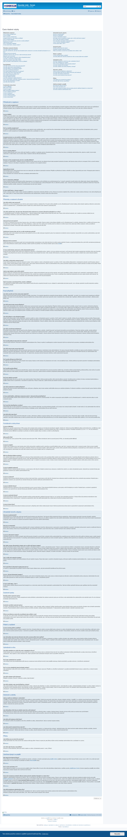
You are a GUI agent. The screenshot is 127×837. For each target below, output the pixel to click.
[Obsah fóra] (10, 5)
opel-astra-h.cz (52, 825)
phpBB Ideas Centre (74, 768)
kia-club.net (81, 825)
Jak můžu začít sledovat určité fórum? (61, 73)
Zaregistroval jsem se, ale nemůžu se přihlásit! (13, 38)
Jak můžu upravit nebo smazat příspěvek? (12, 67)
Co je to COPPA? (6, 35)
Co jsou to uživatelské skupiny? (59, 36)
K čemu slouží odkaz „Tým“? (59, 43)
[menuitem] (13, 11)
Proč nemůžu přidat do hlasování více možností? (13, 71)
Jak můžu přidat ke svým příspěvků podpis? (12, 68)
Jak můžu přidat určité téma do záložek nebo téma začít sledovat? (67, 72)
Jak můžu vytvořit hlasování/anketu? (11, 69)
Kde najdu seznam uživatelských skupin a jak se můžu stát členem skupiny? (69, 38)
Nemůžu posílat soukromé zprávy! (60, 48)
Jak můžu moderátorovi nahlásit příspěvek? (12, 77)
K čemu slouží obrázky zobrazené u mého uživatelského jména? (16, 57)
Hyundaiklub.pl (66, 826)
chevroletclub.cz (69, 825)
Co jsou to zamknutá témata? (9, 95)
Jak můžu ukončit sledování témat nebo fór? (62, 75)
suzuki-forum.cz (87, 825)
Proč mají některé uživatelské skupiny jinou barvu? (63, 40)
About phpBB (33, 760)
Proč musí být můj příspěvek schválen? (11, 80)
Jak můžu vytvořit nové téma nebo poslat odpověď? (14, 65)
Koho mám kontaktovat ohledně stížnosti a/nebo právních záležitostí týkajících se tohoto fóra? (73, 88)
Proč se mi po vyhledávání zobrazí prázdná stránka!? (64, 63)
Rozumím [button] (117, 834)
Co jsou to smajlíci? (7, 89)
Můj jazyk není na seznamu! (9, 56)
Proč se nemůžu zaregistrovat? (10, 36)
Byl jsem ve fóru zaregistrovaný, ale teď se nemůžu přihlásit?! (16, 40)
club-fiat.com (75, 825)
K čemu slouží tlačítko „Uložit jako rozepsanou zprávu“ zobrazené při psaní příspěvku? (21, 79)
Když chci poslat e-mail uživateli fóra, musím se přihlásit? (15, 61)
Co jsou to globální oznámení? (9, 91)
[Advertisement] (52, 21)
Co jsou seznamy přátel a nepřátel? (60, 55)
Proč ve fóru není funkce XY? (59, 86)
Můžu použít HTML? (7, 87)
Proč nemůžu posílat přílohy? (9, 75)
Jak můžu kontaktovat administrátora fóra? (62, 89)
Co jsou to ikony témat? (8, 97)
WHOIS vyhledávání (8, 778)
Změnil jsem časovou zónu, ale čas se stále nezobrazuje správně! (17, 54)
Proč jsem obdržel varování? (9, 76)
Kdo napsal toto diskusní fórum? (60, 85)
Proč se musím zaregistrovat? (9, 34)
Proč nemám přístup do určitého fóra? (11, 73)
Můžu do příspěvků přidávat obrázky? (11, 90)
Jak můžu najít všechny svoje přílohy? (61, 80)
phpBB (59, 243)
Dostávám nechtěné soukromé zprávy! (61, 49)
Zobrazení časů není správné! (9, 53)
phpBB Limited (53, 759)
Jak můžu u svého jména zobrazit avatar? (12, 58)
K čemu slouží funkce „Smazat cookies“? (12, 44)
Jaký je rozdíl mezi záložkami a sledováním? (62, 71)
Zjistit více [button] (45, 834)
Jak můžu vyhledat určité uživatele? (60, 65)
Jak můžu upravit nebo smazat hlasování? (12, 72)
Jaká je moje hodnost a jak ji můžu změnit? (12, 60)
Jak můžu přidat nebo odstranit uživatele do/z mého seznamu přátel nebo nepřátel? (70, 56)
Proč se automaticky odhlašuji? (9, 43)
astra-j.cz (57, 825)
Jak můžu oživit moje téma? (9, 81)
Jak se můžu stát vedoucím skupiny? (61, 39)
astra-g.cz (46, 825)
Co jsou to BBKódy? (7, 86)
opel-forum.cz (62, 825)
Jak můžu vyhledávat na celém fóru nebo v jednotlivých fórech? (66, 61)
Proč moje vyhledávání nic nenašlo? (60, 62)
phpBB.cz (55, 819)
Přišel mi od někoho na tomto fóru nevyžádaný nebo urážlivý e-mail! (67, 50)
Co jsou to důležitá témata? (9, 94)
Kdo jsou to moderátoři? (58, 35)
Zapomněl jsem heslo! (7, 42)
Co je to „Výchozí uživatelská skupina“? (61, 42)
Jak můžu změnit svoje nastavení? (10, 49)
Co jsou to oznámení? (7, 93)
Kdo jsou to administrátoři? (58, 34)
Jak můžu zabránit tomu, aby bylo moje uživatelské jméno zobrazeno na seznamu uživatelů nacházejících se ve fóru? (26, 51)
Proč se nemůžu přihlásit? (8, 39)
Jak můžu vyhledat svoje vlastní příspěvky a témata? (64, 66)
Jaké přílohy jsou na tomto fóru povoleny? (62, 79)
